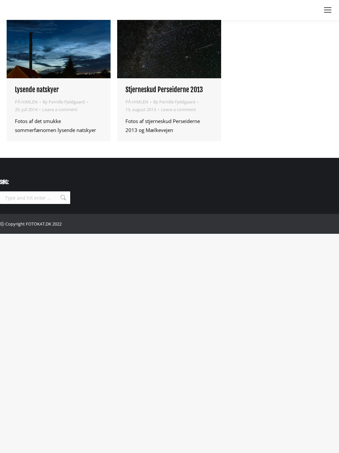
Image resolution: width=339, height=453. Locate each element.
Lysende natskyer (37, 90)
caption (40, 49)
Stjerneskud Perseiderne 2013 (164, 90)
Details (76, 49)
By (64, 102)
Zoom (58, 49)
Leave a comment (59, 109)
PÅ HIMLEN (26, 102)
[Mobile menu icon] (327, 10)
